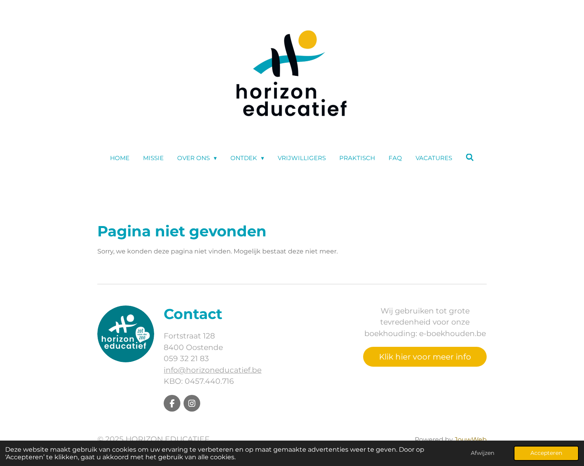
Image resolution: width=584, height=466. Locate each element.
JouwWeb (470, 439)
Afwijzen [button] (482, 452)
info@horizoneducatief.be (212, 370)
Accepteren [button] (546, 452)
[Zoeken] (470, 157)
